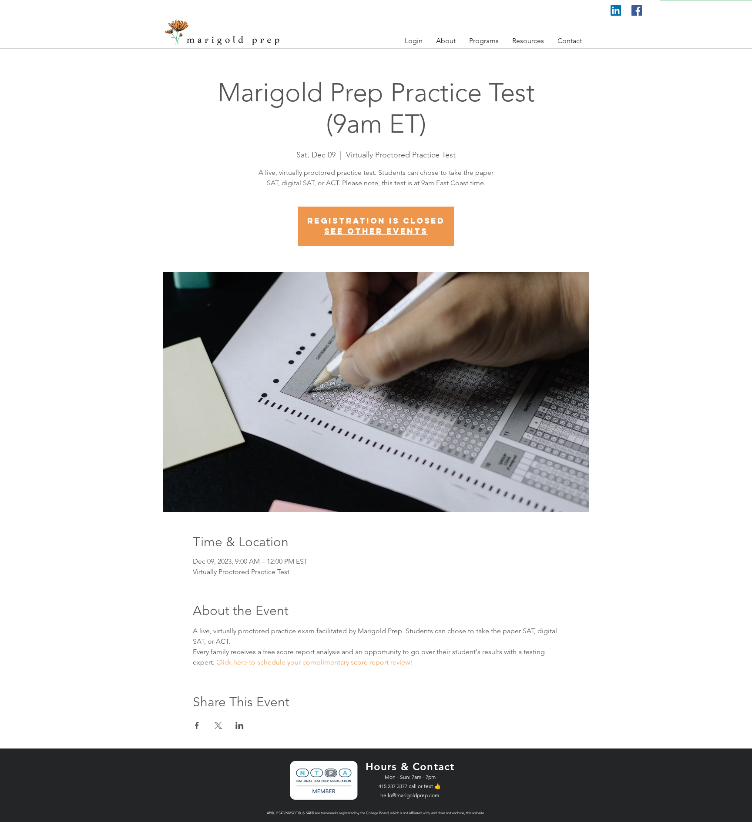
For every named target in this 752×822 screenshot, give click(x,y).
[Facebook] (636, 10)
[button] (414, 40)
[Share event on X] (218, 725)
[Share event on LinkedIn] (239, 725)
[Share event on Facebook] (197, 725)
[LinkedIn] (616, 10)
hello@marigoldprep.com (409, 795)
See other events (376, 231)
